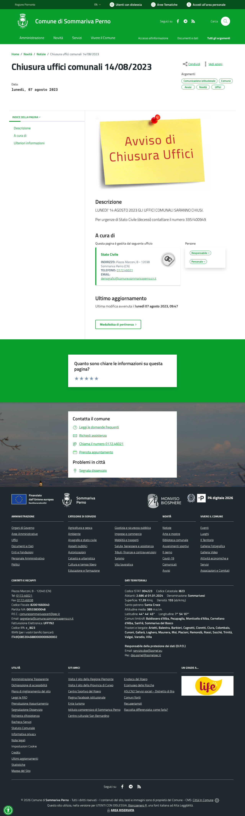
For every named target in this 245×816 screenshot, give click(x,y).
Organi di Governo (22, 527)
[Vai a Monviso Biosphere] (164, 500)
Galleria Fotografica (212, 546)
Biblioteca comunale (175, 540)
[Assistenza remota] (217, 800)
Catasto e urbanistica (81, 558)
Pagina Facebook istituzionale (86, 697)
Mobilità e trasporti (127, 540)
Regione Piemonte (25, 4)
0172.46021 (125, 270)
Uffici (14, 540)
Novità (28, 54)
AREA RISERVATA (122, 810)
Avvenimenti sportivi (176, 546)
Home (15, 54)
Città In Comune (203, 800)
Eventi (204, 527)
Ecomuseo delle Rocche (139, 685)
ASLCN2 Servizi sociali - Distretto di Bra (149, 691)
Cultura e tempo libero (82, 564)
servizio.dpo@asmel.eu (147, 650)
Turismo (119, 558)
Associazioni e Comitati (214, 570)
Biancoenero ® (137, 805)
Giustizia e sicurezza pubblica (133, 527)
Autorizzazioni (77, 552)
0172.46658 (25, 600)
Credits (15, 752)
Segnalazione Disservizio (26, 709)
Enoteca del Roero (135, 679)
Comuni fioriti (132, 697)
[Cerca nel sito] (225, 21)
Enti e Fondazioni (22, 552)
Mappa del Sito (20, 770)
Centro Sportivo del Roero (84, 691)
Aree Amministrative (24, 534)
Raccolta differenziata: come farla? (146, 709)
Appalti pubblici (77, 546)
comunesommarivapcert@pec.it (40, 614)
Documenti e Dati (22, 546)
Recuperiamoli (133, 703)
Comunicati (170, 564)
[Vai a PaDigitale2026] (210, 497)
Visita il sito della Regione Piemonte (91, 679)
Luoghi (204, 534)
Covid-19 (168, 558)
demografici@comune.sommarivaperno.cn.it (128, 278)
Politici (15, 564)
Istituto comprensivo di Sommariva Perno (94, 709)
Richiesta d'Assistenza (25, 715)
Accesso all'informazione (153, 38)
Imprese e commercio (128, 534)
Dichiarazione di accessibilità (29, 685)
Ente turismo (76, 703)
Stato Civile (109, 254)
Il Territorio (207, 540)
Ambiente (74, 534)
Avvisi (166, 570)
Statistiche (18, 764)
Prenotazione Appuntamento (29, 703)
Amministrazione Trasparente (30, 679)
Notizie (41, 54)
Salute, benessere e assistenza (134, 546)
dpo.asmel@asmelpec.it (146, 655)
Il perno (167, 552)
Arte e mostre (171, 534)
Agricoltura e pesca (80, 527)
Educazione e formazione (84, 570)
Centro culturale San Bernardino (88, 715)
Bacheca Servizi (21, 722)
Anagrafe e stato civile (82, 540)
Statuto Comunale (23, 728)
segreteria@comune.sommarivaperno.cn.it (47, 618)
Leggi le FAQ (19, 697)
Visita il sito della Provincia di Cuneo (90, 685)
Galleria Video (209, 552)
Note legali (18, 740)
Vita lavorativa (124, 564)
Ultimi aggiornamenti (24, 758)
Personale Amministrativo (27, 558)
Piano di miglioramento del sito (31, 691)
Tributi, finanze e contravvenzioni (135, 552)
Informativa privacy (23, 734)
